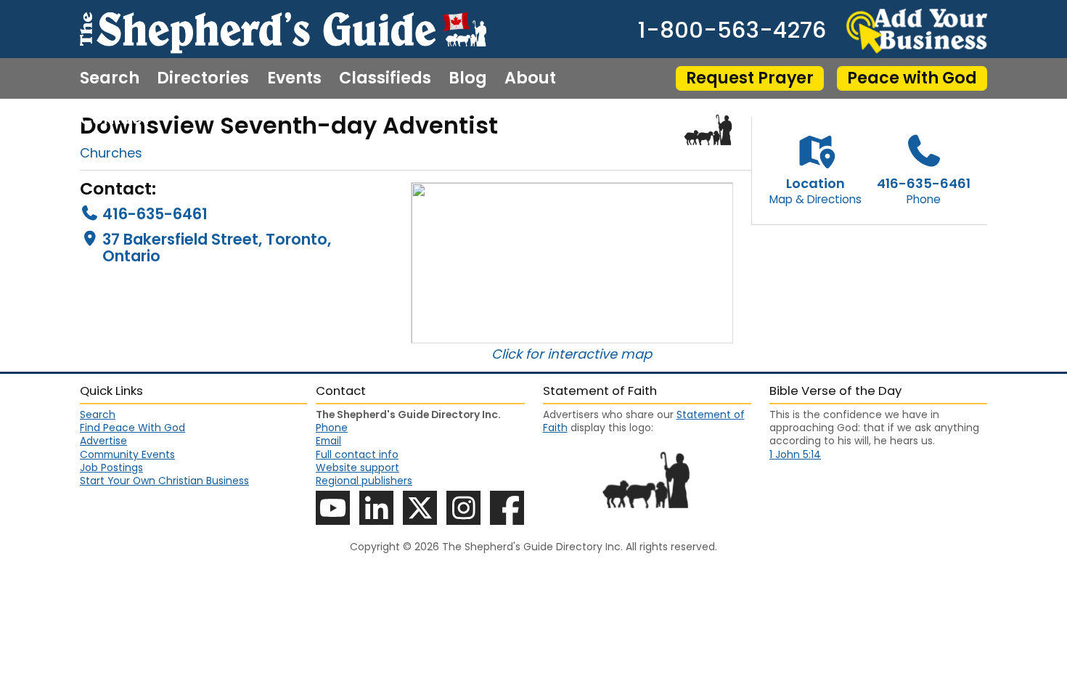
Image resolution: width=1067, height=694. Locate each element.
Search (109, 78)
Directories (203, 78)
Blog (468, 78)
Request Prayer (750, 78)
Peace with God (912, 78)
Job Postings (111, 467)
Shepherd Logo (708, 130)
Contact (114, 119)
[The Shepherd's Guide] (283, 29)
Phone (332, 427)
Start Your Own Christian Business (164, 480)
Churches (111, 153)
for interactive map (589, 354)
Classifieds (385, 78)
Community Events (127, 454)
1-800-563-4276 (732, 31)
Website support (357, 467)
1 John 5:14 (795, 454)
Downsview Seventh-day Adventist (289, 125)
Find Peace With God (132, 427)
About (530, 78)
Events (294, 78)
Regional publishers (364, 480)
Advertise (103, 440)
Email (328, 440)
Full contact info (357, 454)
